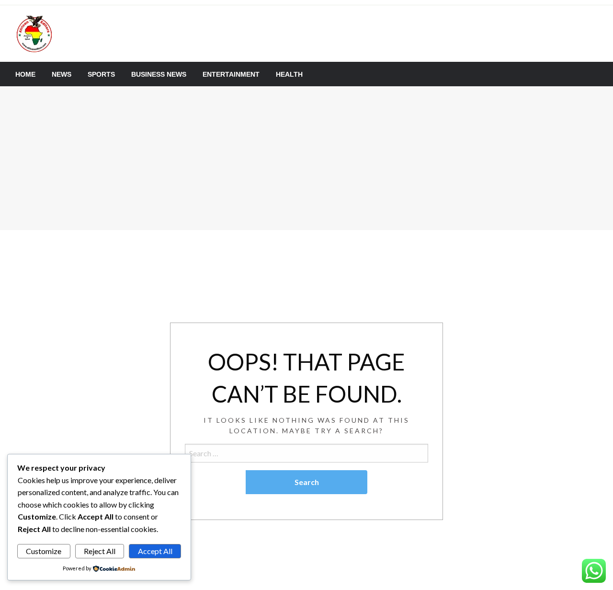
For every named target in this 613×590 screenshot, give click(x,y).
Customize (43, 550)
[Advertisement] (306, 158)
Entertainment (231, 74)
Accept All (155, 550)
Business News (158, 74)
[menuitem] (25, 74)
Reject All (99, 550)
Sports (101, 74)
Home (25, 74)
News (61, 74)
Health (289, 74)
